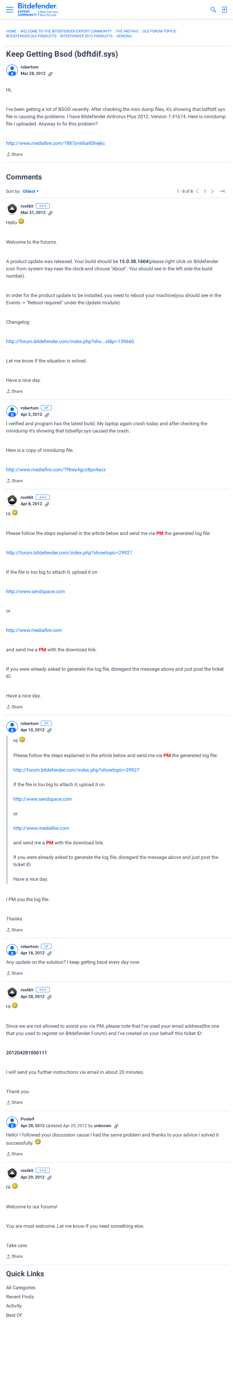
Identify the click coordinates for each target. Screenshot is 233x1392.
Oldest (29, 192)
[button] (12, 70)
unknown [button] (102, 1125)
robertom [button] (30, 67)
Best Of (14, 1315)
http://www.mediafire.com (34, 630)
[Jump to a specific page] (222, 191)
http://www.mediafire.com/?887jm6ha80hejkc (55, 143)
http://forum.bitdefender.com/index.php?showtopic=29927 (69, 553)
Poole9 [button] (27, 1119)
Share (14, 155)
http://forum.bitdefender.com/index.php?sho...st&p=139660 (70, 341)
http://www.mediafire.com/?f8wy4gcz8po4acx (56, 469)
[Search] (213, 9)
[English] (38, 9)
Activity (14, 1306)
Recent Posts (20, 1297)
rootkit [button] (27, 206)
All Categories (20, 1287)
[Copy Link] (50, 73)
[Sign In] (224, 9)
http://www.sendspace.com (35, 591)
